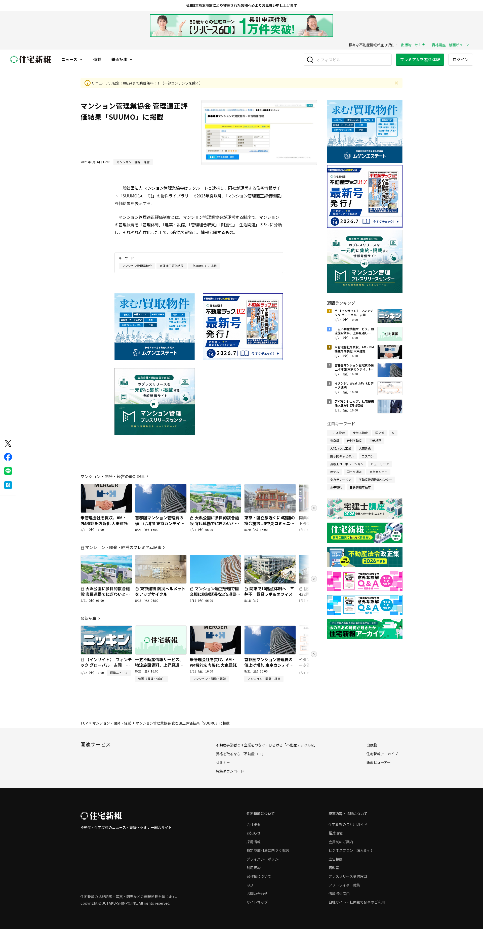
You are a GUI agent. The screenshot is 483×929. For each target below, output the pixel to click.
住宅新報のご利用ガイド (348, 824)
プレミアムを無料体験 (420, 59)
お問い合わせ (257, 893)
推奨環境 (336, 832)
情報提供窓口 (339, 893)
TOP (84, 723)
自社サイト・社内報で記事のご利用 (357, 902)
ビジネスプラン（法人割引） (351, 850)
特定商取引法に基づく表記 (268, 850)
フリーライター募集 (344, 885)
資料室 (334, 867)
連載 (97, 60)
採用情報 (254, 841)
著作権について (259, 876)
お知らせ (254, 832)
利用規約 (254, 867)
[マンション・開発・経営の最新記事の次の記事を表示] (314, 508)
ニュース (69, 60)
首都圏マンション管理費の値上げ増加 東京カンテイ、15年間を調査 (159, 523)
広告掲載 (336, 859)
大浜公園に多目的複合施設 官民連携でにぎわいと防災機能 (214, 523)
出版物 (406, 45)
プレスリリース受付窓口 (348, 876)
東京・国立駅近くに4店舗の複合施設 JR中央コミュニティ (269, 523)
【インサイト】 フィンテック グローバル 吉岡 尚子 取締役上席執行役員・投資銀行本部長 (106, 667)
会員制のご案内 (341, 841)
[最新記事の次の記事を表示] (314, 654)
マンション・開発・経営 (111, 723)
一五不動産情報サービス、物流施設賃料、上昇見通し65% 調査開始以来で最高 (159, 665)
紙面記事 (119, 60)
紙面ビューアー (461, 45)
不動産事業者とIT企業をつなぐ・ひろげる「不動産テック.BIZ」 (266, 744)
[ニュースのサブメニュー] (80, 59)
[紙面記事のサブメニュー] (131, 59)
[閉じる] (396, 83)
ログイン (461, 59)
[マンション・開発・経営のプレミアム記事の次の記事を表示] (314, 579)
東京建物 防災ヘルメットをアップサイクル (160, 591)
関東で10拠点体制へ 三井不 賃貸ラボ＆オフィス (269, 591)
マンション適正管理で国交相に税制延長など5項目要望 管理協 (215, 594)
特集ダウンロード (230, 771)
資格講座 (439, 45)
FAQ (250, 885)
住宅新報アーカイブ (382, 753)
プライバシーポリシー (264, 859)
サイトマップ (257, 902)
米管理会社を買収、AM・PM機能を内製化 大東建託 (104, 520)
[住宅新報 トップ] (30, 59)
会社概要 (254, 824)
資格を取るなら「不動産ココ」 (240, 753)
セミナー (422, 45)
